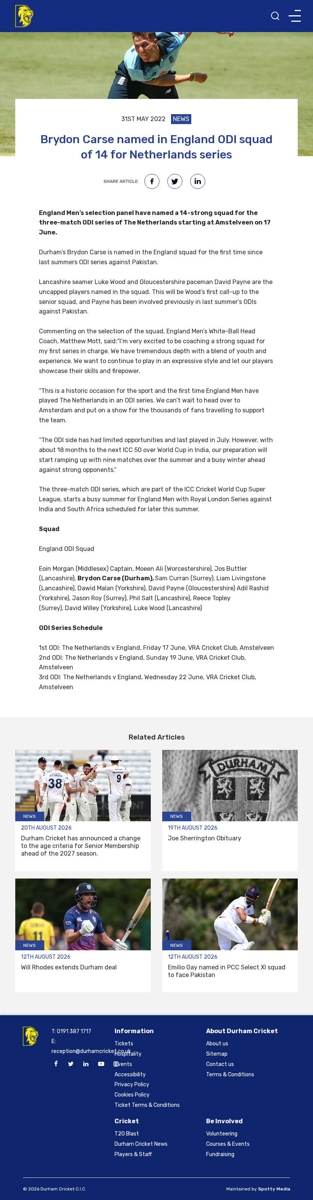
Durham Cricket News (141, 1144)
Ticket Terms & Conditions (147, 1105)
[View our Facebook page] (56, 1064)
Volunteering (221, 1134)
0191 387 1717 (74, 1031)
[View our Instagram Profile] (116, 1064)
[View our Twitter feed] (71, 1064)
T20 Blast (127, 1134)
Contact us (220, 1064)
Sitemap (216, 1054)
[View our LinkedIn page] (86, 1064)
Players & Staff (133, 1154)
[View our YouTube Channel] (101, 1064)
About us (217, 1043)
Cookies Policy (132, 1095)
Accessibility (130, 1074)
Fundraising (220, 1154)
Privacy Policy (132, 1084)
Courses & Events (228, 1144)
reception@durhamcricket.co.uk (91, 1051)
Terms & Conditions (230, 1074)
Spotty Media (274, 1189)
